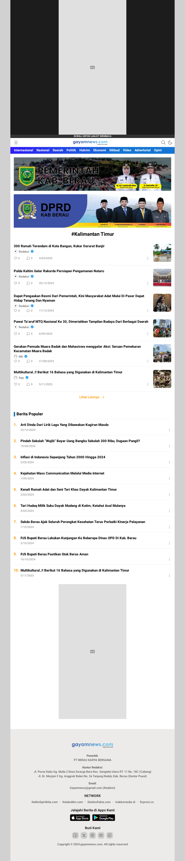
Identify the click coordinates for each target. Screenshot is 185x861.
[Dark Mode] (170, 142)
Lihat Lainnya (89, 397)
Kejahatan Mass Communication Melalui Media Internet (62, 473)
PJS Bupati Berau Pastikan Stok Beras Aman (54, 554)
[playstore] (103, 818)
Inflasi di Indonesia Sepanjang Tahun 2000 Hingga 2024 (63, 457)
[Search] (163, 142)
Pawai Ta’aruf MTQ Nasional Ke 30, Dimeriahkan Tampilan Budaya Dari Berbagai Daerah (81, 321)
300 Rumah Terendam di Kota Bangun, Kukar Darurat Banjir (59, 246)
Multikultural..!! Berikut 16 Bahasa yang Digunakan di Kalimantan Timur (68, 372)
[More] (148, 258)
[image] (162, 253)
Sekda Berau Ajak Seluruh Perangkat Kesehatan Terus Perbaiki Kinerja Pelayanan (83, 522)
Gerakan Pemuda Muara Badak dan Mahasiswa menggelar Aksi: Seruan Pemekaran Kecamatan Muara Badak (77, 348)
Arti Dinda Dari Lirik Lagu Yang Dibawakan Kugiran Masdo (65, 425)
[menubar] (16, 142)
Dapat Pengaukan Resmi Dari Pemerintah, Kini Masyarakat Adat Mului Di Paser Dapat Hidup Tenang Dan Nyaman (79, 298)
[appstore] (80, 818)
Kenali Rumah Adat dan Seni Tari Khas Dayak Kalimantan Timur (69, 489)
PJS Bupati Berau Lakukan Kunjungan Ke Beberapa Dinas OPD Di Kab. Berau (78, 538)
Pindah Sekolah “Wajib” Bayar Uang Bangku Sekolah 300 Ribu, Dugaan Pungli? (80, 441)
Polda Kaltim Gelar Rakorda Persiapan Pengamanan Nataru (59, 271)
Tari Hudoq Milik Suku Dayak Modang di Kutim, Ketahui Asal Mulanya (73, 505)
